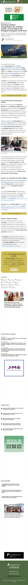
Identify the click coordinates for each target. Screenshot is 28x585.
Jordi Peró (16, 282)
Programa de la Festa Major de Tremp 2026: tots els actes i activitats (13, 409)
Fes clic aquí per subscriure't (14, 213)
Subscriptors (11, 280)
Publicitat (4, 580)
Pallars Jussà (4, 284)
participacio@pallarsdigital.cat (11, 246)
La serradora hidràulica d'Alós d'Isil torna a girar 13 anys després (13, 429)
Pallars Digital (9, 39)
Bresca (17, 284)
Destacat (4, 280)
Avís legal (19, 580)
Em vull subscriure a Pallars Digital (14, 95)
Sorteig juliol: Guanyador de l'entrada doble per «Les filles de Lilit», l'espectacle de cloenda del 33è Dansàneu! (13, 350)
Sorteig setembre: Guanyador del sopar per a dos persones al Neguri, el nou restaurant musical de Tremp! (13, 344)
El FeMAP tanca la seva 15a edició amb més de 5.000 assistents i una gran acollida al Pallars (12, 491)
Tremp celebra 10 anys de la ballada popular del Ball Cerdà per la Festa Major (12, 497)
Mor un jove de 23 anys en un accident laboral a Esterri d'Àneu (11, 419)
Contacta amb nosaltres (11, 580)
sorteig (3, 282)
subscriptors (10, 282)
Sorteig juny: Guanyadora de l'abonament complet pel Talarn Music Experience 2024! (13, 355)
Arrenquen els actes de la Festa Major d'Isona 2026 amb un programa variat (12, 424)
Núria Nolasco (12, 287)
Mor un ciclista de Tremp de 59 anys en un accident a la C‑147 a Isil (12, 414)
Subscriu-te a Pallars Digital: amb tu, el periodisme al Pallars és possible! (14, 339)
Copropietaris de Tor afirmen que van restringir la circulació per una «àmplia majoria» (10, 485)
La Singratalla (4, 287)
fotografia (12, 284)
